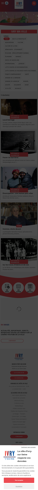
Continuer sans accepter (28, 447)
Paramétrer (19, 486)
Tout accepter (19, 480)
